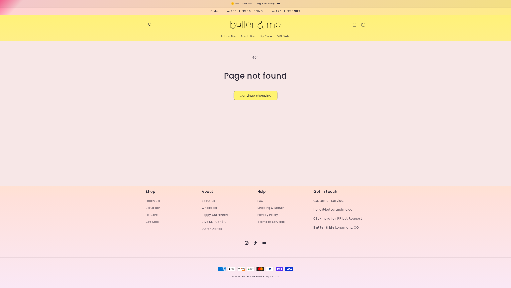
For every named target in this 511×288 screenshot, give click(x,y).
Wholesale (209, 208)
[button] (150, 24)
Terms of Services (271, 222)
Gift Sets (152, 222)
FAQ (260, 201)
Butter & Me (248, 276)
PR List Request (349, 218)
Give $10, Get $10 (214, 222)
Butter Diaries (212, 229)
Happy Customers (215, 215)
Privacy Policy (267, 215)
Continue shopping (255, 95)
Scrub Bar (153, 208)
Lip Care (152, 215)
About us (208, 201)
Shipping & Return (270, 208)
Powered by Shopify (267, 276)
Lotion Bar (153, 201)
